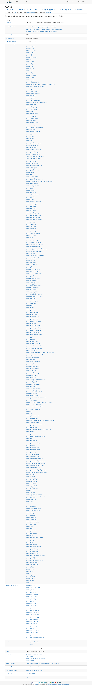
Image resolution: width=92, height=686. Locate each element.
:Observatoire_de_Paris (33, 467)
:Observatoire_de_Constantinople (35, 461)
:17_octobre (30, 52)
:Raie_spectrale (31, 539)
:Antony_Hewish (31, 109)
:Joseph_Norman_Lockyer (34, 391)
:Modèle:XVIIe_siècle (32, 618)
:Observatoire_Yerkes (32, 456)
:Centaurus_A (31, 161)
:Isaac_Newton (31, 359)
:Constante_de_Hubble (33, 185)
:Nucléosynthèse (31, 440)
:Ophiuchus (30, 476)
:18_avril (29, 54)
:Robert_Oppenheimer (33, 557)
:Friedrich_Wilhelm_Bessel (34, 257)
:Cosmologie (30, 190)
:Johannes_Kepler (32, 377)
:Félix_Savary (31, 260)
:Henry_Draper (31, 323)
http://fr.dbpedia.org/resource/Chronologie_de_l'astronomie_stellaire (44, 9)
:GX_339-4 (30, 266)
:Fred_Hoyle (30, 253)
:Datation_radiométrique (33, 201)
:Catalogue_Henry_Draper (34, 149)
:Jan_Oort (30, 364)
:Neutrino (30, 431)
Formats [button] (29, 2)
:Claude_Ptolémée (32, 183)
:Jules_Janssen (31, 393)
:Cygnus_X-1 (30, 197)
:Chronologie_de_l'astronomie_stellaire (37, 667)
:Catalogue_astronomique (33, 151)
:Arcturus (30, 115)
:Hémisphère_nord (32, 341)
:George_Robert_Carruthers (34, 285)
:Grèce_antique (31, 300)
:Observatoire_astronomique (34, 458)
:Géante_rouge (31, 303)
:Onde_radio (30, 474)
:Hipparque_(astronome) (33, 328)
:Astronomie (30, 125)
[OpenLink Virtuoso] (34, 682)
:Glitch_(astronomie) (32, 291)
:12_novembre (31, 50)
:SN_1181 (30, 569)
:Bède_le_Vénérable (32, 145)
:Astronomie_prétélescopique (34, 127)
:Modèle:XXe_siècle (32, 616)
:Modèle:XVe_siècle (32, 612)
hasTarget (9, 673)
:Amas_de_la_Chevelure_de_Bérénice (36, 102)
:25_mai (29, 70)
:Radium (29, 535)
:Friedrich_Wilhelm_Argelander (35, 255)
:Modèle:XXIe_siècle (32, 614)
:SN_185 (30, 575)
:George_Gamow (31, 284)
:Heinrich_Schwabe (32, 318)
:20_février (30, 63)
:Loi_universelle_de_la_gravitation (35, 406)
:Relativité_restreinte (32, 549)
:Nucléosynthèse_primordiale (34, 442)
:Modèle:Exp (30, 591)
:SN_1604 (30, 573)
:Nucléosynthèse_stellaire (33, 443)
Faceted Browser (72, 2)
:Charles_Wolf (31, 169)
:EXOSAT (30, 221)
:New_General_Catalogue (33, 434)
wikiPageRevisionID (11, 41)
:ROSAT (29, 528)
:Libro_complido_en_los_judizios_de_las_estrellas (39, 402)
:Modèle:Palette (31, 596)
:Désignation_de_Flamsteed (34, 219)
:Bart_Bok (30, 136)
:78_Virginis (30, 81)
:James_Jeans (31, 363)
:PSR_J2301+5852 (32, 488)
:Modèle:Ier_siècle (32, 594)
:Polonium (30, 505)
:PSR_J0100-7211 (32, 485)
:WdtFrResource (30, 673)
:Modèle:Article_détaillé (33, 587)
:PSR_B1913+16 (31, 483)
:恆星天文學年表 (31, 660)
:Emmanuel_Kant (31, 231)
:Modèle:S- (30, 601)
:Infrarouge (30, 346)
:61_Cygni (30, 77)
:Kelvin (29, 399)
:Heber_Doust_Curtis (32, 316)
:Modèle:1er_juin (31, 623)
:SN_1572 (30, 571)
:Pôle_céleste (31, 524)
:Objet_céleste (31, 452)
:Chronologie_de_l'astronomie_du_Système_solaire (39, 181)
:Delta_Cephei (31, 206)
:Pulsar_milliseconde (32, 521)
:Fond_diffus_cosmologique (34, 251)
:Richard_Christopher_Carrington (35, 555)
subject (8, 641)
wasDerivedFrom (10, 663)
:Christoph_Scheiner (32, 178)
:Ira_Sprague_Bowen (32, 357)
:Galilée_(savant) (31, 275)
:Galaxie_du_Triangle (32, 271)
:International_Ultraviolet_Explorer (35, 354)
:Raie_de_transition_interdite (34, 537)
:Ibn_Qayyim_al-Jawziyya (33, 343)
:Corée (29, 188)
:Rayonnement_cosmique (33, 546)
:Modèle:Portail (31, 598)
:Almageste (30, 97)
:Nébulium (30, 451)
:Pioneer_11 (30, 503)
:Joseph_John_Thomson (33, 390)
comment (8, 648)
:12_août (30, 48)
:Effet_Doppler (31, 226)
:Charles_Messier (32, 167)
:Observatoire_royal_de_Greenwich (36, 470)
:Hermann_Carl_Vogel (33, 327)
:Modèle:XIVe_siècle (32, 607)
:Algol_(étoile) (31, 95)
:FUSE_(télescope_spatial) (34, 248)
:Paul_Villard (30, 492)
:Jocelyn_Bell (31, 370)
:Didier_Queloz (31, 208)
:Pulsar (29, 512)
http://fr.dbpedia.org (30, 12)
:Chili (29, 174)
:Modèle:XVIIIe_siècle (32, 634)
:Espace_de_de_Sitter (33, 233)
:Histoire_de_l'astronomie (34, 158)
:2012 (29, 59)
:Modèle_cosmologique (33, 417)
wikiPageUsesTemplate (12, 585)
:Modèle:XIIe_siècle (32, 630)
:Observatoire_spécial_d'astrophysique (36, 472)
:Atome (29, 133)
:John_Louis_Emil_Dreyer (33, 388)
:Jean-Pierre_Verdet (32, 366)
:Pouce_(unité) (31, 506)
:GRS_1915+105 (31, 264)
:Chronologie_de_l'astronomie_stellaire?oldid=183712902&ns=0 (42, 663)
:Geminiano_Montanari (33, 278)
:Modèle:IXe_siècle (32, 625)
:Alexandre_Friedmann (33, 93)
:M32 (29, 411)
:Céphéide (30, 199)
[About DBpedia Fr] (9, 2)
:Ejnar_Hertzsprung (32, 230)
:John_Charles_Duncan (33, 381)
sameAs (8, 654)
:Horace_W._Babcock (32, 332)
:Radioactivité (31, 530)
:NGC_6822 (30, 426)
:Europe (29, 237)
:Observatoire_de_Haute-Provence (35, 463)
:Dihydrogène (31, 210)
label (7, 651)
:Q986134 (29, 656)
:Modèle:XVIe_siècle (32, 610)
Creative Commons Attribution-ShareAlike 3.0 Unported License (58, 684)
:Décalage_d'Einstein (32, 214)
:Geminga (30, 276)
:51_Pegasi (30, 73)
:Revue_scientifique (32, 551)
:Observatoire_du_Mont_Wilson (35, 469)
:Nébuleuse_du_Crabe (33, 449)
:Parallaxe (30, 490)
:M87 (29, 413)
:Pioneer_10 (30, 501)
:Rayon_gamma (31, 544)
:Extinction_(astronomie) (33, 242)
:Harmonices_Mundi (32, 312)
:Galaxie (29, 267)
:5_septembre (31, 75)
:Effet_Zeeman (31, 228)
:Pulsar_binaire (31, 515)
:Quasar (29, 526)
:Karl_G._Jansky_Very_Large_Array (36, 397)
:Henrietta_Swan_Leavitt (33, 321)
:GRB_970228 (31, 262)
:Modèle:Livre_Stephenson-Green (35, 637)
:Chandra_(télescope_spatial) (34, 165)
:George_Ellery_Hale (32, 282)
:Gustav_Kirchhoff (32, 302)
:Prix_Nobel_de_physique (33, 508)
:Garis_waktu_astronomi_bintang (35, 658)
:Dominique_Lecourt (32, 212)
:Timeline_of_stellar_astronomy (34, 654)
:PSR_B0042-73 (31, 479)
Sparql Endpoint (83, 2)
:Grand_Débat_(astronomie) (34, 294)
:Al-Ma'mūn (30, 88)
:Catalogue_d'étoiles (32, 152)
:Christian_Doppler (32, 176)
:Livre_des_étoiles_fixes (33, 404)
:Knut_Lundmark (31, 400)
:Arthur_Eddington (32, 118)
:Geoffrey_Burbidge (32, 280)
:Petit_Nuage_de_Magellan (34, 494)
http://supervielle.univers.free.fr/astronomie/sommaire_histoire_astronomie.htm (44, 29)
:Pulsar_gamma (31, 519)
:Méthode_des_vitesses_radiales (35, 424)
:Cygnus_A (30, 196)
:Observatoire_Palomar (33, 454)
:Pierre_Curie (31, 499)
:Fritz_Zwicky (31, 258)
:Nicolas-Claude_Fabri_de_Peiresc (35, 436)
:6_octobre (30, 79)
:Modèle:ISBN (31, 592)
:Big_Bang (30, 138)
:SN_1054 (30, 567)
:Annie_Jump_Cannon (33, 108)
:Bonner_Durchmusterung (33, 143)
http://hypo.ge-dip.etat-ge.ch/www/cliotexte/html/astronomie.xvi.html (41, 28)
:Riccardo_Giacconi (32, 553)
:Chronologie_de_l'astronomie (35, 156)
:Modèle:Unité (31, 603)
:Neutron (30, 433)
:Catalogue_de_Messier (33, 154)
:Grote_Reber (31, 298)
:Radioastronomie (32, 532)
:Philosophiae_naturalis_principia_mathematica (38, 496)
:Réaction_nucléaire (32, 562)
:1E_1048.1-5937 (32, 57)
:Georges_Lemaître (32, 287)
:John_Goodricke (31, 386)
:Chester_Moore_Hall (32, 170)
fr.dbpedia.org (48, 12)
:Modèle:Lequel (31, 627)
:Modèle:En (30, 589)
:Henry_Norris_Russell (33, 325)
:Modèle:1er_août (32, 621)
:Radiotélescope (31, 533)
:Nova (29, 438)
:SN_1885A (30, 576)
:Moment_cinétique (32, 418)
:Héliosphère (30, 339)
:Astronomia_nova (32, 124)
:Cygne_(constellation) (33, 194)
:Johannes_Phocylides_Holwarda (35, 379)
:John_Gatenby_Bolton (33, 384)
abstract (8, 22)
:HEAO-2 (30, 307)
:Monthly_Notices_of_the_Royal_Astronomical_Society (40, 420)
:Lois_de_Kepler (31, 408)
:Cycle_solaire (31, 192)
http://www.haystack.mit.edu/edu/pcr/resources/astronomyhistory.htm (41, 26)
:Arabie (29, 111)
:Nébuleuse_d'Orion (32, 447)
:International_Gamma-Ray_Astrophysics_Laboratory (40, 352)
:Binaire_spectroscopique (33, 142)
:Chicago (30, 172)
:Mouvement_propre (32, 422)
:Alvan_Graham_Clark (33, 100)
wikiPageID (9, 35)
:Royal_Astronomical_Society (34, 560)
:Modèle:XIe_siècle (32, 632)
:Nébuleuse (30, 445)
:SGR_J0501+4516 (32, 564)
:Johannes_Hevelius (32, 375)
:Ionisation (30, 355)
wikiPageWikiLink (10, 45)
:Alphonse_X (30, 99)
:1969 (29, 55)
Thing (15, 12)
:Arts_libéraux (31, 120)
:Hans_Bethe (31, 309)
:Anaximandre (31, 104)
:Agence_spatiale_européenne (35, 86)
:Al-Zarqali (30, 90)
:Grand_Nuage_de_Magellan (34, 296)
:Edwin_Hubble (31, 224)
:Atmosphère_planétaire (33, 131)
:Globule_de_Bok (31, 293)
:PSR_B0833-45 (31, 481)
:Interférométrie (31, 350)
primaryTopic (10, 677)
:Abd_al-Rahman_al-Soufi (33, 82)
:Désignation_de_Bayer (33, 217)
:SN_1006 (30, 566)
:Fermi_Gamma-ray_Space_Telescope (36, 249)
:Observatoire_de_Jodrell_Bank (35, 465)
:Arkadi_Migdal (31, 116)
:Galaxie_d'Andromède (33, 269)
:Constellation (31, 187)
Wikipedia (36, 684)
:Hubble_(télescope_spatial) (34, 334)
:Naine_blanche (31, 427)
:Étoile (29, 160)
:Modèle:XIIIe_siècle (32, 605)
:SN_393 (30, 582)
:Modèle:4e (30, 585)
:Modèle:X (30, 628)
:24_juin (29, 66)
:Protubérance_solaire (33, 510)
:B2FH (29, 134)
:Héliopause (30, 337)
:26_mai (29, 72)
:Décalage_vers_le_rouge (33, 215)
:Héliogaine (30, 336)
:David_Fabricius (31, 203)
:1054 (29, 45)
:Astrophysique (31, 129)
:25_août (30, 68)
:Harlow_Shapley (31, 311)
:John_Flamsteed (32, 382)
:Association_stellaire (32, 122)
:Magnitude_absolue (32, 415)
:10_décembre (31, 46)
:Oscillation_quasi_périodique (34, 478)
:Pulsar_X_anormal (32, 514)
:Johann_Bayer (31, 372)
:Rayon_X (30, 542)
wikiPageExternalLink (11, 26)
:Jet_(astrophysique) (32, 368)
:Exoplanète (30, 239)
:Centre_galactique (32, 163)
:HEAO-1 (30, 305)
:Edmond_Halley (31, 222)
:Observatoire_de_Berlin (33, 460)
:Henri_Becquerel (32, 320)
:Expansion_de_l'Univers (33, 240)
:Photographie (31, 497)
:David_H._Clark (31, 205)
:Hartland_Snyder (32, 314)
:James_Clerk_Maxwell (33, 361)
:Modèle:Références (32, 600)
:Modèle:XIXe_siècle (32, 609)
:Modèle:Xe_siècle (32, 619)
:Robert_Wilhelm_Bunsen (33, 558)
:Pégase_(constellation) (33, 523)
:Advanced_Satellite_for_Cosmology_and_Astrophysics (40, 84)
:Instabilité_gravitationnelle (34, 348)
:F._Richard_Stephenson (33, 246)
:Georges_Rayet (31, 289)
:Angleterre (30, 106)
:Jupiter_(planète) (32, 395)
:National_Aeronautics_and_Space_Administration (39, 429)
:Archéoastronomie (32, 113)
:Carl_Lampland (31, 147)
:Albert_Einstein (31, 91)
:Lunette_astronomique (33, 409)
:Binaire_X (30, 140)
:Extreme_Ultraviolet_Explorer (34, 244)
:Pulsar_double (31, 517)
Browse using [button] (20, 2)
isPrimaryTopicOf (10, 667)
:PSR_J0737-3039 (32, 487)
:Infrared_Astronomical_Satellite (35, 345)
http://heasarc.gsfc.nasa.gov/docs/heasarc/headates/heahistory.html (41, 31)
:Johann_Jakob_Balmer (33, 373)
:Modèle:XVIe (31, 635)
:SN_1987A (30, 578)
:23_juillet (30, 64)
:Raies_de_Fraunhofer (33, 540)
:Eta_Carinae (31, 235)
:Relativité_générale (32, 548)
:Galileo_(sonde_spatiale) (33, 273)
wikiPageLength (10, 38)
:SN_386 (30, 580)
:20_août (30, 61)
